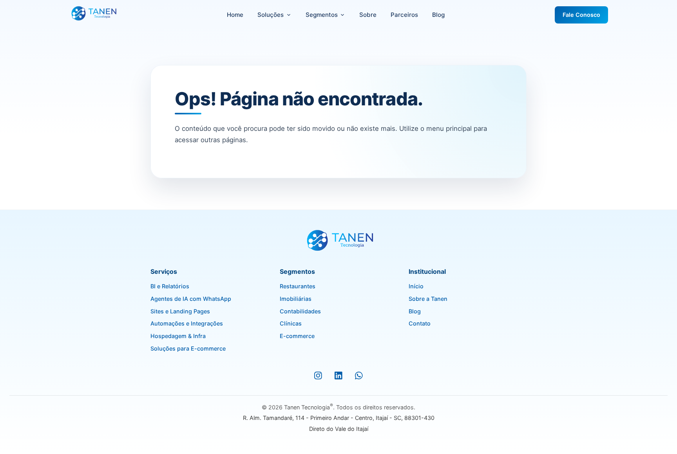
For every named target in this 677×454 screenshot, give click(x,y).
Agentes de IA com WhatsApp (190, 298)
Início (416, 286)
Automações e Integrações (186, 323)
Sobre (368, 14)
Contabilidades (300, 311)
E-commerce (297, 336)
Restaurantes (297, 286)
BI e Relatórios (169, 286)
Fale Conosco (581, 14)
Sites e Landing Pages (180, 311)
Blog (438, 14)
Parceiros (404, 14)
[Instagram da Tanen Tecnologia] (318, 376)
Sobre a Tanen (428, 298)
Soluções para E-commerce (188, 348)
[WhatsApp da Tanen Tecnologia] (358, 376)
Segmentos (322, 14)
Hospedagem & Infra (178, 336)
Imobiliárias (295, 298)
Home (235, 14)
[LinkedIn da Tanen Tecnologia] (338, 376)
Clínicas (291, 323)
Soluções (270, 14)
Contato (420, 323)
